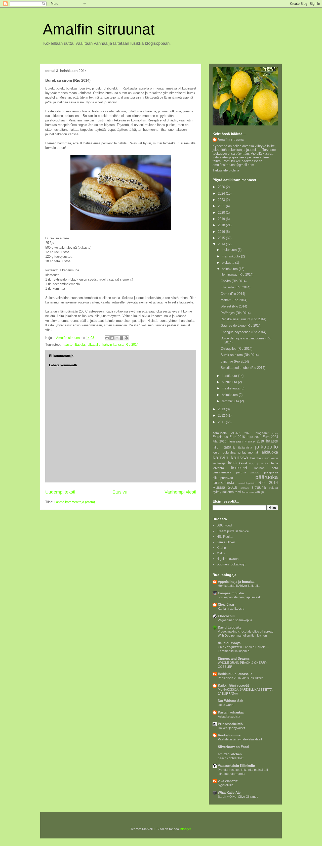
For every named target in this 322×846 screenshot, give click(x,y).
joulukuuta (230, 250)
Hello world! (226, 705)
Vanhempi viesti (180, 492)
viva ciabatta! (228, 781)
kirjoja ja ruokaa (259, 463)
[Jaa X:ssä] (116, 337)
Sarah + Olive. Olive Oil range (238, 796)
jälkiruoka (269, 452)
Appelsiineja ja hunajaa (236, 582)
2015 (222, 238)
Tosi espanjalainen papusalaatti (239, 597)
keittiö (265, 458)
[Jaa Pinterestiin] (126, 337)
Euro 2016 (237, 437)
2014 (222, 244)
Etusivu (119, 492)
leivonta (218, 468)
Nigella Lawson (227, 559)
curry (275, 433)
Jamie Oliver (226, 542)
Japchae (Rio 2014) (235, 361)
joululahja (228, 452)
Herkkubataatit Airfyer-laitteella (239, 586)
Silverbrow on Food (233, 747)
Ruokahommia (229, 735)
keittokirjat (219, 463)
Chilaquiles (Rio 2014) (236, 348)
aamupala (220, 433)
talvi (238, 492)
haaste (67, 344)
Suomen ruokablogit (231, 564)
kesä (232, 463)
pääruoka (266, 477)
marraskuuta (231, 256)
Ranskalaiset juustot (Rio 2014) (243, 319)
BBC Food (224, 525)
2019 (222, 219)
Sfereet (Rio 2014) (234, 306)
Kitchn (221, 548)
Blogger (185, 829)
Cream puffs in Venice (233, 531)
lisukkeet (239, 468)
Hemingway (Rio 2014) (237, 274)
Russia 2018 (225, 487)
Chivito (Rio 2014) (234, 281)
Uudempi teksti (60, 492)
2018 (222, 225)
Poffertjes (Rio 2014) (236, 313)
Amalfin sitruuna (231, 139)
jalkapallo (93, 344)
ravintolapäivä (246, 483)
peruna (241, 472)
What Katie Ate (229, 792)
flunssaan (235, 441)
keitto (274, 458)
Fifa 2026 (219, 441)
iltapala (79, 344)
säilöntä (228, 492)
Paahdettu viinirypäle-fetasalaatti (240, 739)
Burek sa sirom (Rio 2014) (240, 355)
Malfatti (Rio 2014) (234, 300)
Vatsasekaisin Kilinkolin (236, 766)
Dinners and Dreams (234, 658)
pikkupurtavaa (223, 478)
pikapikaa (271, 472)
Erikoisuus (220, 437)
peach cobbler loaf (230, 758)
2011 (222, 422)
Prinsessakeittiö (230, 724)
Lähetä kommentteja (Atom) (74, 502)
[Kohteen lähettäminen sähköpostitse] (107, 337)
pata (275, 468)
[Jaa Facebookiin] (121, 337)
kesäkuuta (230, 376)
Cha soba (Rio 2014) (235, 287)
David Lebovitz (229, 627)
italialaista (245, 447)
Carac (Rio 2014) (233, 294)
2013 (222, 409)
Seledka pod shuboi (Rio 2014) (243, 368)
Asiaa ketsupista (229, 716)
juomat (253, 452)
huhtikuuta (230, 382)
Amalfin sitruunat (99, 29)
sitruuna (259, 487)
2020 (222, 212)
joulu (216, 452)
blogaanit (262, 433)
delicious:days (229, 643)
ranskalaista (223, 482)
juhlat (242, 452)
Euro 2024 (270, 437)
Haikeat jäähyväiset (231, 728)
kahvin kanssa (113, 344)
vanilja (259, 492)
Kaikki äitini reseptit (233, 685)
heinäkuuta (230, 269)
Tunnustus (248, 492)
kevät (243, 463)
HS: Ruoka (224, 537)
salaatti (244, 487)
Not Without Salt (230, 701)
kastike (255, 458)
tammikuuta (231, 401)
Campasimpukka (231, 593)
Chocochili (226, 616)
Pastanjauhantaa (231, 712)
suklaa (273, 487)
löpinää (259, 468)
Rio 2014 (132, 344)
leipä (274, 463)
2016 (222, 232)
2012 (222, 415)
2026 (222, 187)
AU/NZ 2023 (241, 433)
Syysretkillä (225, 785)
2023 (222, 200)
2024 (222, 193)
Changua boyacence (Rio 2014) (243, 332)
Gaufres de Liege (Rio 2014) (241, 325)
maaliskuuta (231, 388)
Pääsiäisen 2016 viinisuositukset (240, 678)
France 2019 (254, 441)
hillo (215, 447)
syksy (217, 492)
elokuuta (228, 262)
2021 (222, 206)
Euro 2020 (254, 436)
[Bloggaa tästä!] (111, 337)
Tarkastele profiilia (226, 170)
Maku (221, 553)
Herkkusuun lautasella (235, 674)
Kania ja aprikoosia (231, 608)
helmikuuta (230, 395)
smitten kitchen (230, 754)
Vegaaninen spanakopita (235, 620)
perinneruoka (222, 472)
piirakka (255, 472)
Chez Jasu (226, 604)
